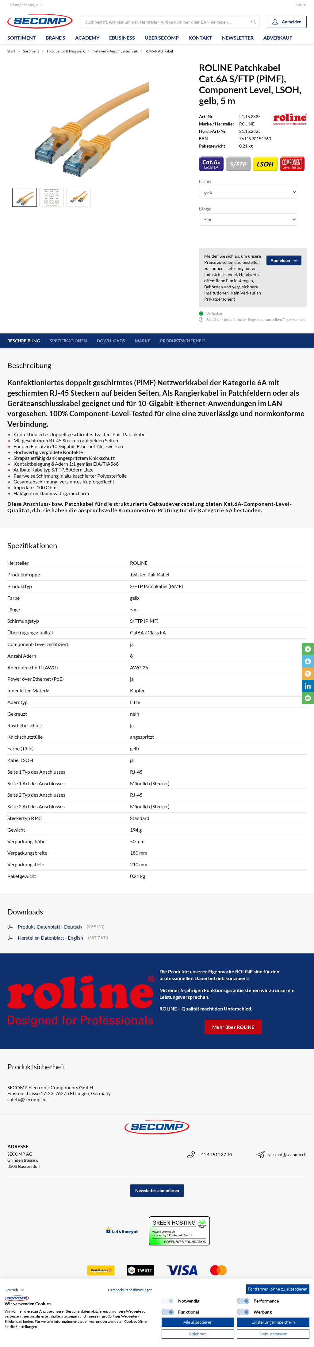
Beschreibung (23, 340)
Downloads (111, 340)
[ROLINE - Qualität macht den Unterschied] (81, 1001)
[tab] (24, 197)
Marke (142, 340)
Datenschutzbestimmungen (130, 1289)
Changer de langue (24, 4)
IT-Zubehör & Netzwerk (66, 51)
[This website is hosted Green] (179, 1230)
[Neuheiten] (308, 649)
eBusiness (122, 37)
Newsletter (238, 37)
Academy (87, 37)
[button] (14, 1290)
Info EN (300, 4)
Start (11, 51)
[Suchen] (253, 22)
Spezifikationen (68, 340)
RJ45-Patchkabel (159, 51)
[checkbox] (168, 1301)
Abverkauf (277, 37)
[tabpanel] (88, 122)
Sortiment (21, 37)
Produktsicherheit (182, 340)
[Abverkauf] (308, 674)
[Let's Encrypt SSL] (121, 1231)
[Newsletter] (308, 698)
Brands (55, 37)
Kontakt (200, 37)
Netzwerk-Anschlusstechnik (115, 51)
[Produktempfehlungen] (308, 661)
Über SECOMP (162, 37)
